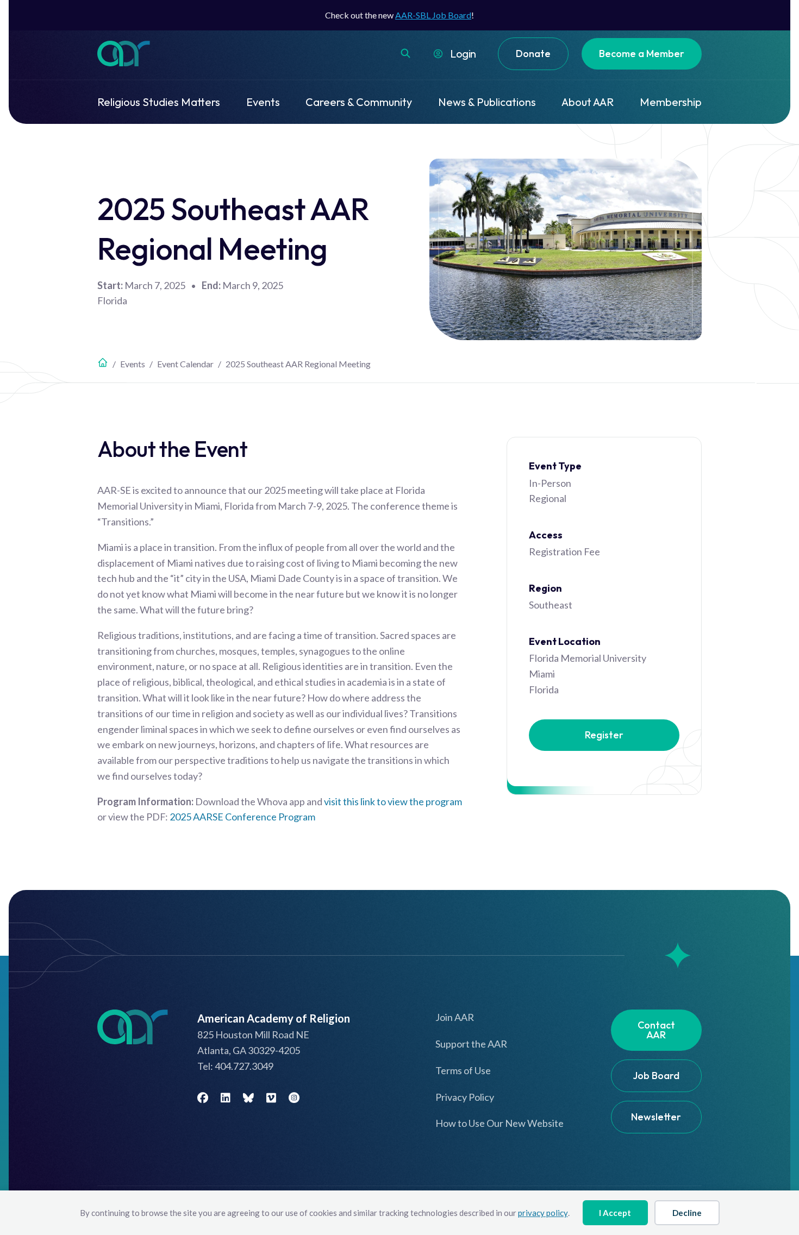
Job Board (656, 1075)
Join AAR (454, 1017)
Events (263, 102)
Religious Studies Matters (158, 102)
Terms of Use (463, 1070)
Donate (533, 53)
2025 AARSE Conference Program (242, 817)
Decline (687, 1213)
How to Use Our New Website (499, 1123)
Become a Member (641, 53)
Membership (671, 102)
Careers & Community (358, 102)
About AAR (587, 102)
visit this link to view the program (393, 801)
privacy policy (543, 1213)
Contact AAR (656, 1030)
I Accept (615, 1213)
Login (463, 53)
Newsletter (656, 1117)
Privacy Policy (464, 1097)
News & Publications (487, 102)
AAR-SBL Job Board (433, 15)
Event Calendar (185, 364)
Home (102, 362)
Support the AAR (471, 1044)
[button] (405, 53)
